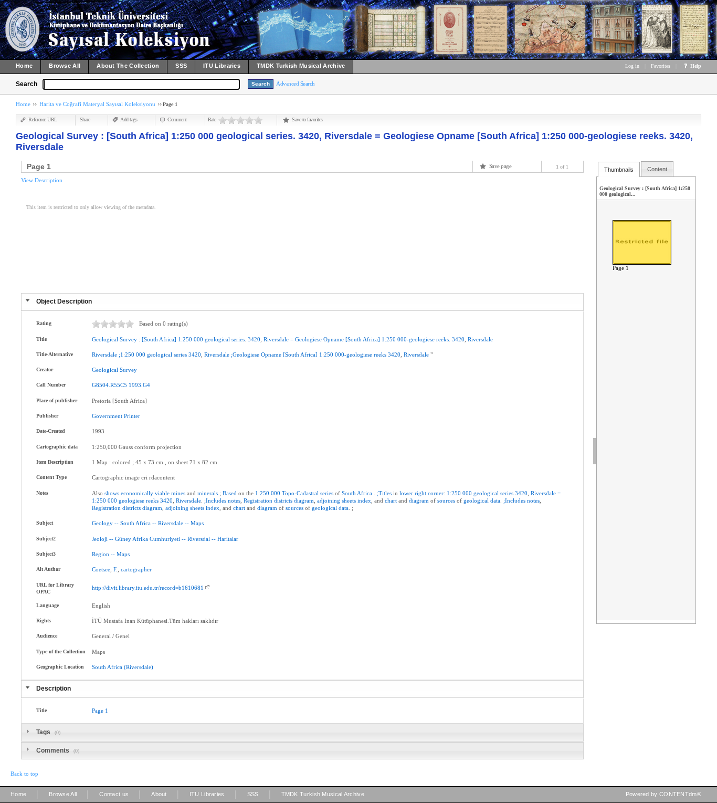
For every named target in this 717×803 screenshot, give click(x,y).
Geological (105, 339)
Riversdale (276, 339)
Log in (632, 66)
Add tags (128, 119)
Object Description (64, 301)
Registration (258, 500)
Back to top (24, 773)
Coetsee (101, 569)
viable (162, 493)
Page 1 (621, 268)
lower (406, 493)
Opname (333, 339)
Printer (132, 416)
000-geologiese (416, 339)
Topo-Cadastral (300, 493)
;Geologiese (245, 354)
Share (85, 119)
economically (137, 493)
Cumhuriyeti (165, 539)
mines (178, 493)
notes (234, 500)
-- (116, 523)
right (420, 493)
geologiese (131, 500)
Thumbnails (619, 169)
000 (198, 339)
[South (150, 339)
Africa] (167, 339)
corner (436, 493)
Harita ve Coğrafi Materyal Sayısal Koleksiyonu (97, 104)
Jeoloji (100, 539)
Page (97, 710)
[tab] (302, 302)
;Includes (215, 500)
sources (446, 500)
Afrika (140, 539)
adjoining (328, 500)
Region (100, 554)
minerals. (208, 493)
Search (26, 84)
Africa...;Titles (374, 493)
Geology (102, 523)
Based (230, 493)
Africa (143, 523)
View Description (41, 180)
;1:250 (126, 354)
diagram (304, 500)
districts (283, 500)
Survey (128, 339)
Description (53, 688)
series (238, 339)
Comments (53, 750)
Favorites (660, 66)
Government (107, 416)
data (495, 500)
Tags (44, 732)
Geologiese (308, 339)
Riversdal (198, 539)
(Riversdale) (138, 667)
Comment (177, 119)
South (349, 493)
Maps (197, 523)
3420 (254, 339)
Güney (123, 539)
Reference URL (42, 119)
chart (391, 500)
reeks (442, 339)
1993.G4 (139, 385)
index (364, 500)
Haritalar (227, 539)
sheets (349, 500)
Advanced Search (295, 83)
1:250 (185, 339)
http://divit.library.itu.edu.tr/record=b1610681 (148, 588)
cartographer (136, 569)
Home (23, 104)
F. (115, 569)
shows (111, 493)
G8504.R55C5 (109, 385)
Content (657, 169)
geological (217, 339)
